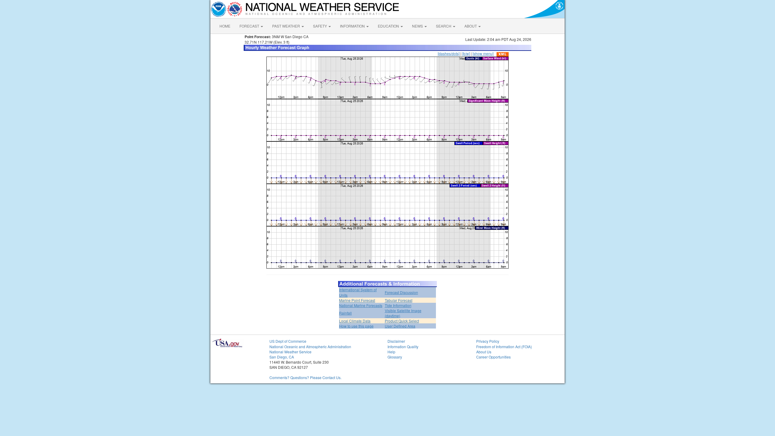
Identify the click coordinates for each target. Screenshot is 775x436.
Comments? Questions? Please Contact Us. (305, 377)
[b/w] (466, 53)
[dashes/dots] (449, 53)
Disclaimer (396, 341)
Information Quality (403, 346)
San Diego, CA (281, 356)
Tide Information (398, 305)
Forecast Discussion (401, 292)
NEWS (418, 25)
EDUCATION (389, 25)
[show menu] (483, 53)
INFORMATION (353, 25)
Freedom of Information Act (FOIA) (504, 346)
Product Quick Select (402, 320)
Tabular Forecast (398, 300)
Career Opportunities (493, 356)
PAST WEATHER (286, 25)
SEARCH (444, 25)
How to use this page (356, 326)
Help (391, 351)
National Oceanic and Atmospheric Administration (310, 346)
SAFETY (320, 25)
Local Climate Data (355, 320)
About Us (483, 351)
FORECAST (249, 25)
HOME (224, 25)
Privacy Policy (487, 341)
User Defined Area (400, 326)
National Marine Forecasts (360, 305)
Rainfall (345, 312)
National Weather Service (290, 351)
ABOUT (471, 25)
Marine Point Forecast (357, 300)
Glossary (395, 356)
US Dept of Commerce (287, 341)
